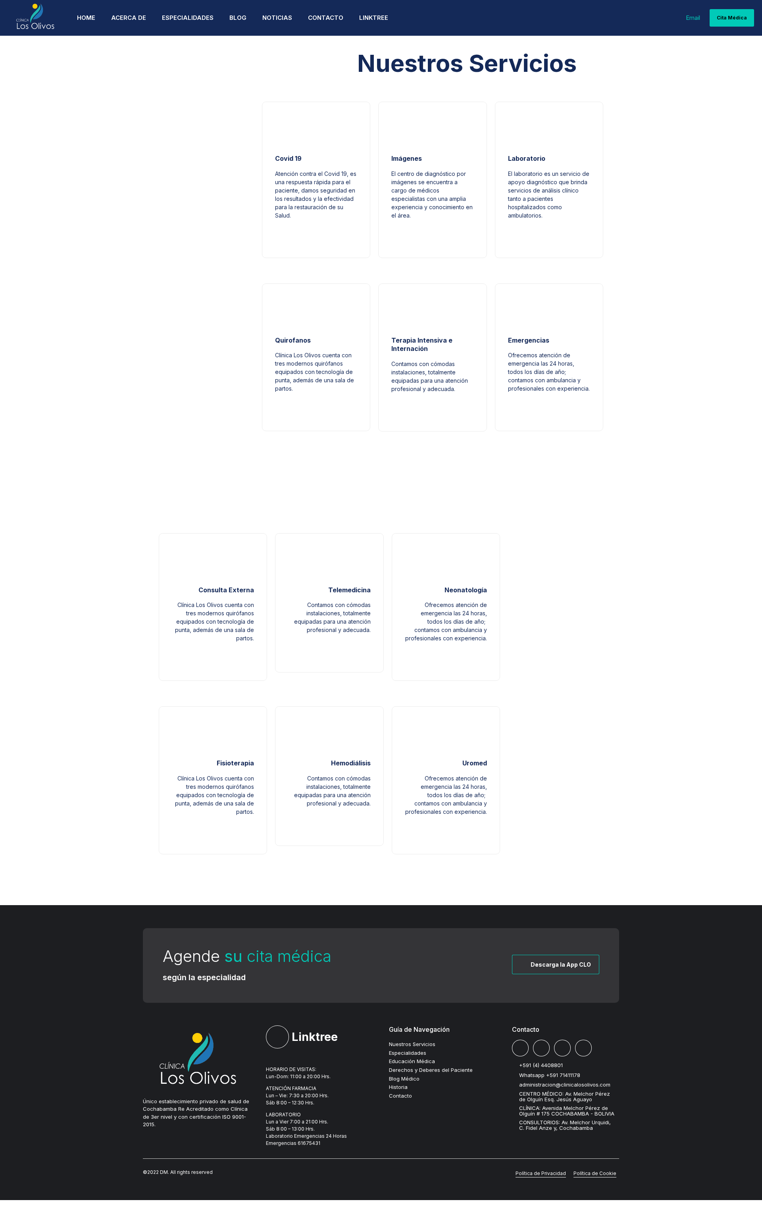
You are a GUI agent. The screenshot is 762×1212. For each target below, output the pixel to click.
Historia (398, 1087)
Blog (237, 17)
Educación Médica (412, 1061)
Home (86, 17)
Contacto (325, 17)
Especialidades (188, 17)
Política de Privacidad (541, 1173)
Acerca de (128, 17)
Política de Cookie (594, 1173)
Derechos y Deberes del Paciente (431, 1070)
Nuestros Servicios (412, 1044)
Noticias (277, 17)
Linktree (373, 17)
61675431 (309, 1143)
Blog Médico (404, 1078)
